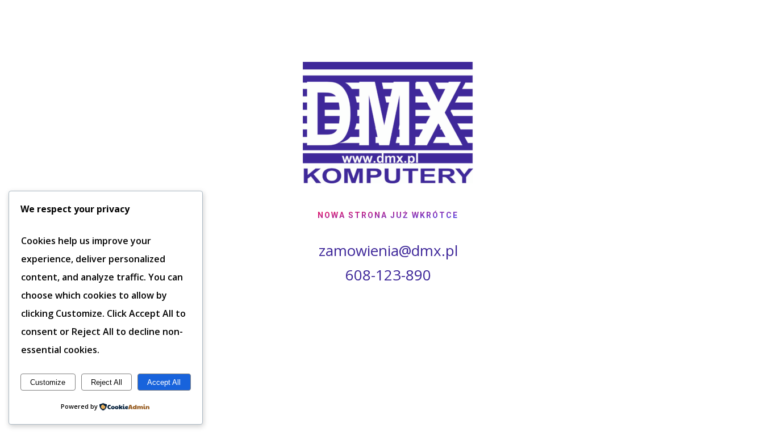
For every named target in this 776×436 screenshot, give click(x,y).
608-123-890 (388, 275)
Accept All (164, 382)
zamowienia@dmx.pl (388, 250)
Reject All (106, 382)
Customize (47, 382)
